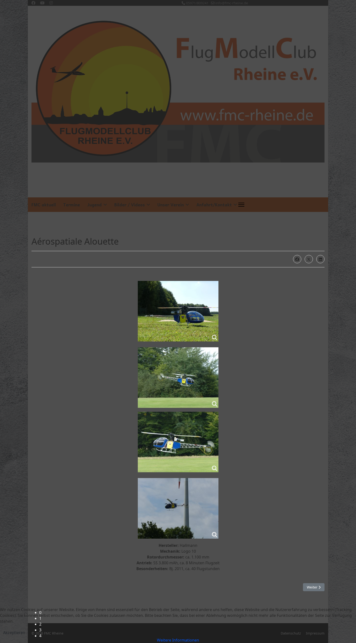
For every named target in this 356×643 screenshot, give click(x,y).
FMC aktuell (43, 204)
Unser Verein (170, 204)
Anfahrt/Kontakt (214, 204)
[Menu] (241, 204)
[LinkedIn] (320, 259)
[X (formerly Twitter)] (309, 259)
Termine (71, 204)
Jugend (94, 204)
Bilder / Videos (129, 204)
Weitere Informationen (178, 640)
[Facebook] (297, 259)
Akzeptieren (14, 632)
